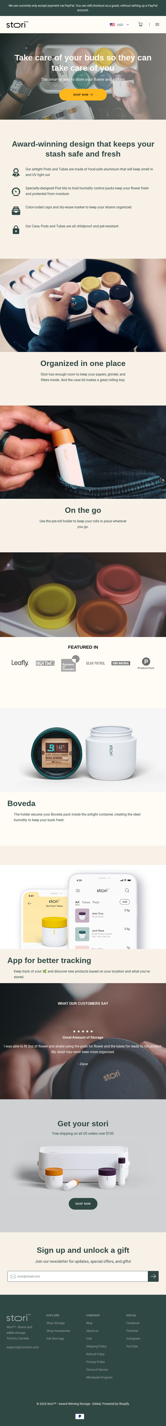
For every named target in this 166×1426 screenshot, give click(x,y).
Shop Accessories (58, 1331)
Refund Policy (95, 1354)
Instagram (133, 1338)
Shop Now (83, 1203)
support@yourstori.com (22, 1347)
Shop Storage (55, 1323)
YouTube (132, 1346)
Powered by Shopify (115, 1403)
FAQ (89, 1338)
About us (92, 1331)
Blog (89, 1323)
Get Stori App (55, 1338)
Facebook (132, 1323)
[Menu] (154, 24)
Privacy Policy (95, 1362)
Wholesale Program (99, 1377)
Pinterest (132, 1331)
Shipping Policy (96, 1346)
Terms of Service (97, 1369)
